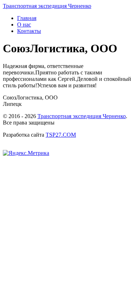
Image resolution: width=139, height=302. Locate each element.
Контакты (29, 31)
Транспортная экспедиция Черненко (81, 116)
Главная (26, 18)
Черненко (47, 6)
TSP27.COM (61, 135)
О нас (24, 24)
